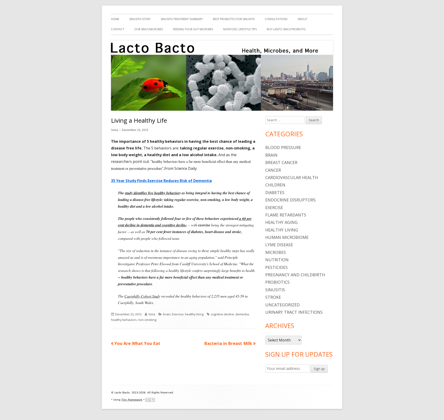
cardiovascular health (291, 177)
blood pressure (283, 147)
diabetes (274, 192)
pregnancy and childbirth (295, 274)
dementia (242, 314)
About (302, 19)
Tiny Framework (131, 399)
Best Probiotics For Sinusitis (234, 19)
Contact (117, 29)
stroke (273, 297)
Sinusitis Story (140, 19)
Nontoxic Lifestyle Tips (240, 29)
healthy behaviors (124, 320)
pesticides (276, 267)
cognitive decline (222, 314)
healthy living (194, 314)
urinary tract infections (294, 312)
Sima (114, 130)
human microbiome (286, 237)
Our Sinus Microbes (148, 29)
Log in (150, 399)
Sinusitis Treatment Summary (182, 19)
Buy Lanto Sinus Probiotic (286, 29)
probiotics (277, 282)
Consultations (276, 19)
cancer (273, 170)
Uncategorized (282, 304)
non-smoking (147, 320)
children (275, 185)
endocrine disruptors (290, 200)
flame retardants (285, 215)
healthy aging (281, 222)
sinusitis (275, 289)
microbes (275, 252)
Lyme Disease (279, 244)
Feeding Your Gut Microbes (193, 29)
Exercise (178, 314)
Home (115, 19)
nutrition (277, 259)
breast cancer (281, 162)
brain (166, 314)
